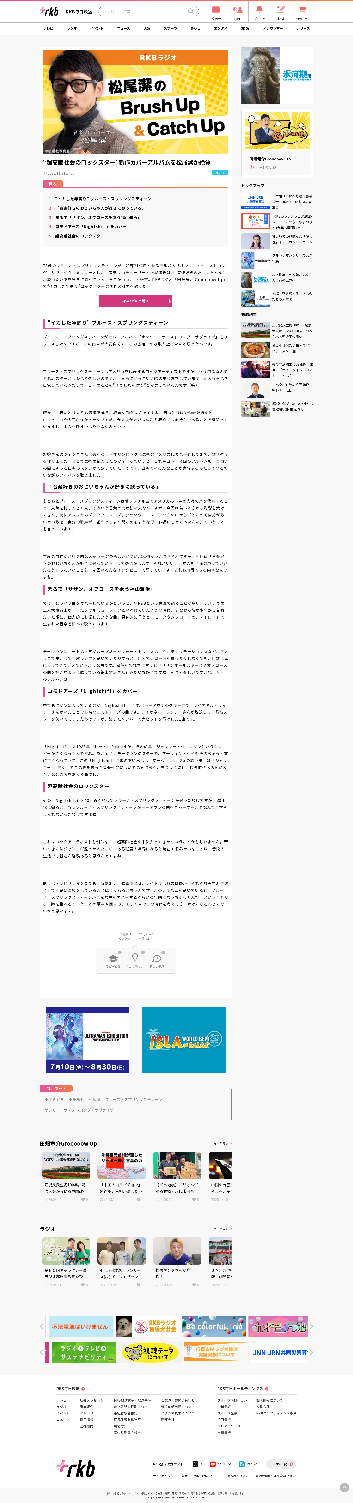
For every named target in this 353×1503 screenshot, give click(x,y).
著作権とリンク (238, 1476)
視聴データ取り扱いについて (200, 1476)
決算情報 (224, 1432)
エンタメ (220, 28)
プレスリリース (229, 1426)
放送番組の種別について (132, 1406)
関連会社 (168, 1419)
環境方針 (120, 1426)
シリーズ (303, 28)
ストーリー (88, 1413)
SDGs (245, 28)
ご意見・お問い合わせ (178, 1400)
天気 (147, 28)
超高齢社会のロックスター (77, 236)
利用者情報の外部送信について (276, 1476)
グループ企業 (227, 1413)
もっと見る (221, 1143)
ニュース (123, 28)
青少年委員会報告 (127, 1432)
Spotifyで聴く (136, 301)
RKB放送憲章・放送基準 (132, 1400)
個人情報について (269, 1400)
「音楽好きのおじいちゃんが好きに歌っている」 (97, 208)
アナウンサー (273, 28)
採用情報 (86, 1419)
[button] (41, 1326)
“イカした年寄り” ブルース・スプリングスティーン (100, 198)
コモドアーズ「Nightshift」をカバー (88, 226)
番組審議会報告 (125, 1413)
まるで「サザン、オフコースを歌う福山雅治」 (95, 217)
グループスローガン (232, 1400)
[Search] (191, 11)
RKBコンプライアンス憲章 (276, 1413)
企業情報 (224, 1406)
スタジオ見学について (178, 1413)
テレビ (48, 28)
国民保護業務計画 (127, 1419)
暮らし (195, 28)
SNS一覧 (280, 1464)
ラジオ (72, 28)
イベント (96, 28)
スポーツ (170, 28)
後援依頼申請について (178, 1406)
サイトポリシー (163, 1476)
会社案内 (86, 1426)
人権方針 (263, 1406)
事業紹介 (86, 1406)
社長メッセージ (91, 1400)
